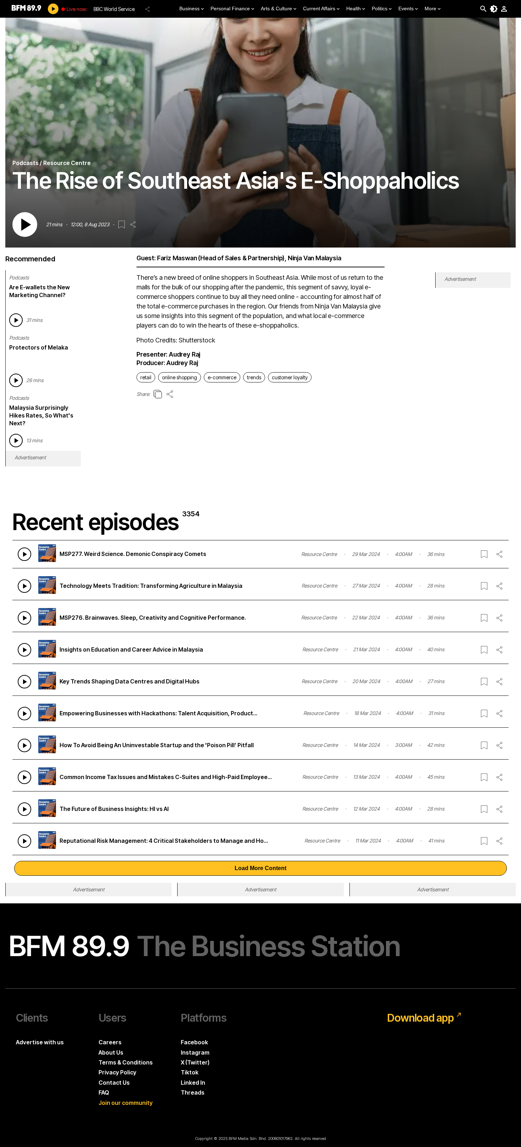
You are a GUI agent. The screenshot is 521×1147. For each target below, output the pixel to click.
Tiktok (189, 1072)
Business (189, 8)
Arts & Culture (276, 8)
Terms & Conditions (126, 1062)
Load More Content (260, 868)
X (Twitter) (195, 1062)
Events (406, 8)
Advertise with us (40, 1042)
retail (145, 377)
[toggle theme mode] (493, 9)
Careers (110, 1042)
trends (254, 377)
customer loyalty (290, 377)
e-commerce (222, 377)
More (430, 8)
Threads (193, 1092)
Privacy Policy (117, 1072)
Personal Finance (230, 8)
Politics (379, 8)
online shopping (179, 377)
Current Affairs (319, 8)
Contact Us (114, 1082)
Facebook (194, 1042)
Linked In (193, 1082)
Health (353, 8)
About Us (111, 1052)
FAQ (104, 1092)
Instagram (195, 1052)
